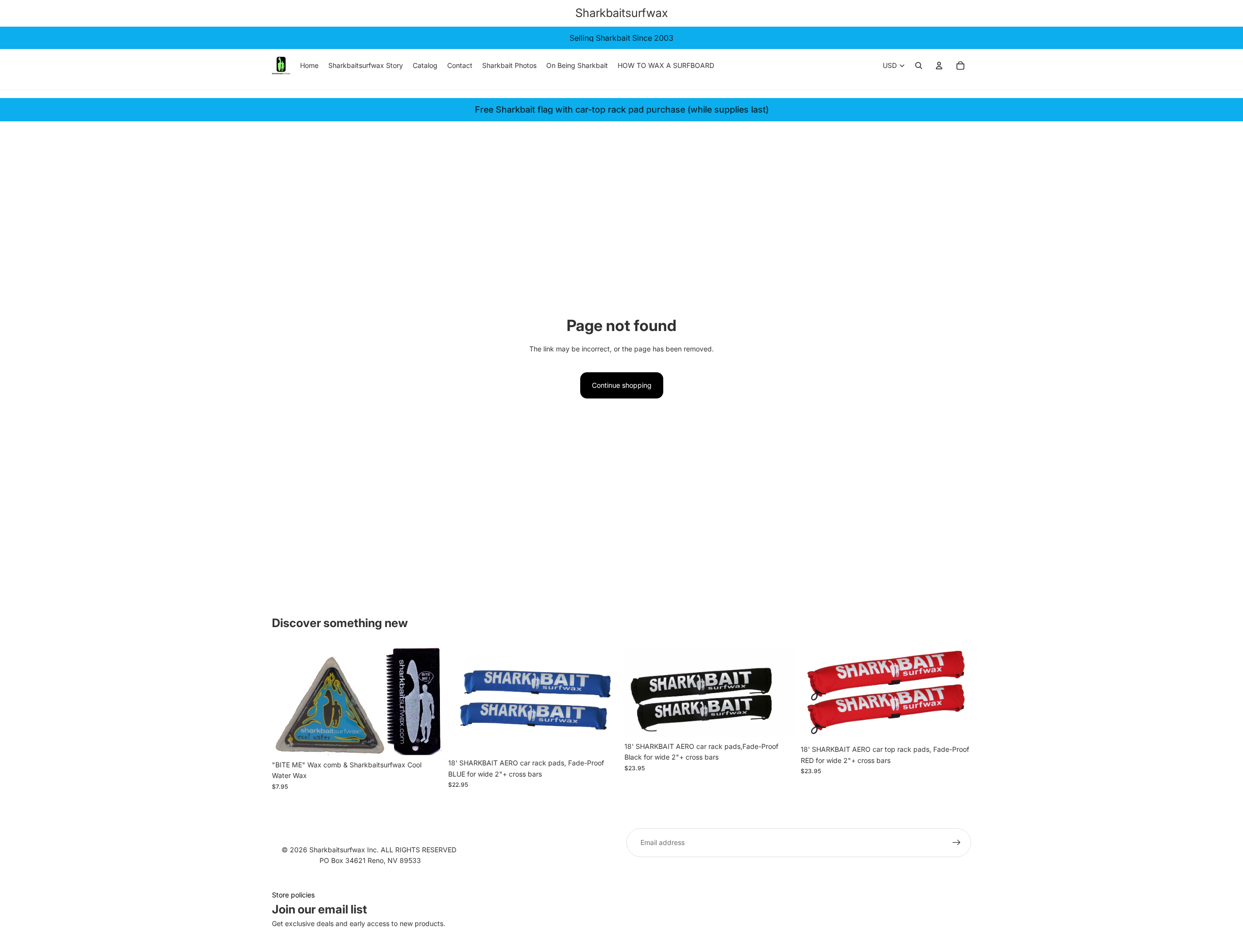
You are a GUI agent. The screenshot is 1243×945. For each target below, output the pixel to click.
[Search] (918, 65)
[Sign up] (956, 842)
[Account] (939, 65)
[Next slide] (780, 691)
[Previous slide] (639, 691)
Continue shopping (622, 385)
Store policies (293, 895)
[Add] (427, 740)
